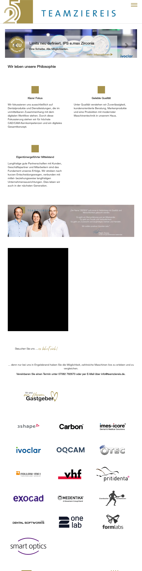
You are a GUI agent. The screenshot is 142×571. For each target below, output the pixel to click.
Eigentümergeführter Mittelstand (35, 156)
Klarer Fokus (35, 98)
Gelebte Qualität (101, 98)
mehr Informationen (99, 54)
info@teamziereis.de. (113, 373)
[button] (15, 44)
